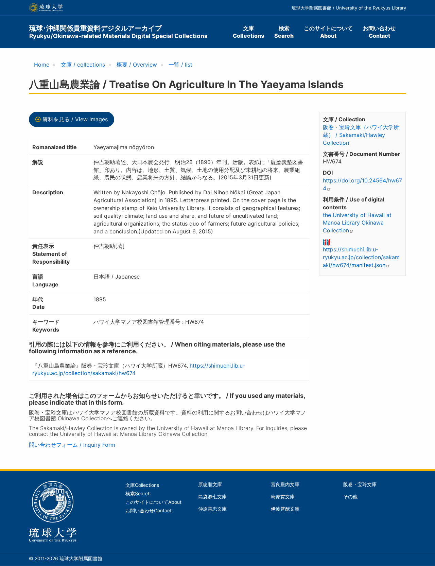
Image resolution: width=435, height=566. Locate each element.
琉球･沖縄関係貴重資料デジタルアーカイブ (118, 31)
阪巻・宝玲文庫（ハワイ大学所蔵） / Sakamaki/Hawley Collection (361, 135)
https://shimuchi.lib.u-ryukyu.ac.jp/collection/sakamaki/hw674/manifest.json (361, 257)
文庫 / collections (83, 64)
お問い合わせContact (379, 32)
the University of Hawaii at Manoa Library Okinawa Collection (357, 223)
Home (41, 64)
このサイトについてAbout (328, 32)
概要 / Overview (137, 64)
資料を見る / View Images (75, 119)
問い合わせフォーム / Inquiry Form (72, 444)
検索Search (284, 32)
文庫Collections (248, 32)
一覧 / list (180, 64)
